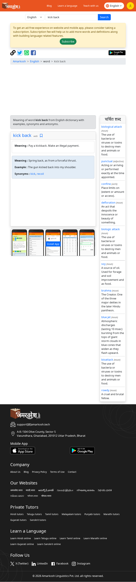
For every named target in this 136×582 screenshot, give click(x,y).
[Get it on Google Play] (117, 52)
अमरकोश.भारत (16, 490)
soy (103, 264)
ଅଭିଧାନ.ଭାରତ (17, 496)
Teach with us (91, 5)
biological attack (111, 126)
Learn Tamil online (70, 538)
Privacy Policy (39, 472)
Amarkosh (19, 61)
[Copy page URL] (13, 52)
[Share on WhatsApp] (27, 52)
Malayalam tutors (71, 514)
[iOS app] (22, 450)
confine (106, 184)
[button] (16, 242)
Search (104, 17)
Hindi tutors (17, 514)
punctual (106, 161)
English (34, 61)
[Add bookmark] (41, 135)
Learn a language (67, 5)
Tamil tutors (51, 514)
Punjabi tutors (92, 514)
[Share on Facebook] (33, 52)
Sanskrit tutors (38, 520)
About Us (15, 472)
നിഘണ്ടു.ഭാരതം (86, 490)
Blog (49, 5)
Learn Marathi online (95, 538)
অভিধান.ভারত (32, 496)
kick (33, 174)
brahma (106, 290)
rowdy (105, 390)
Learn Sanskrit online (49, 544)
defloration (108, 202)
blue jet (106, 317)
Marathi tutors (111, 514)
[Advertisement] (68, 90)
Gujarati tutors (18, 520)
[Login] (130, 5)
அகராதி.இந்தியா (65, 490)
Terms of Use (57, 472)
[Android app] (82, 450)
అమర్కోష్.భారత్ (46, 490)
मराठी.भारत (30, 490)
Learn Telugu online (45, 538)
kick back (22, 135)
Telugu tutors (34, 514)
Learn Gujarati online (22, 544)
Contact (72, 472)
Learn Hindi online (20, 538)
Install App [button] (53, 244)
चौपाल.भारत (46, 496)
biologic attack (110, 229)
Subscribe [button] (68, 41)
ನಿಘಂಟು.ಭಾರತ (105, 490)
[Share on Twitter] (20, 52)
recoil (40, 174)
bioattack (107, 359)
